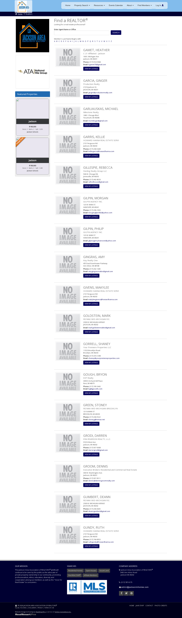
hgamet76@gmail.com (97, 64)
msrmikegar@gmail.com (98, 121)
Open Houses (91, 570)
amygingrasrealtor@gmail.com (100, 271)
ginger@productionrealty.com (100, 92)
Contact (149, 605)
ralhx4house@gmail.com (98, 182)
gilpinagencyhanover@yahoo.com (102, 240)
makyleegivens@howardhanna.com (103, 299)
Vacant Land (104, 570)
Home (67, 5)
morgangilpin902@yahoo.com (100, 212)
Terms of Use (49, 608)
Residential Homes (75, 570)
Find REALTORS (74, 575)
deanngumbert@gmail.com (99, 511)
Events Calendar (116, 5)
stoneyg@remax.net (96, 419)
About (129, 5)
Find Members (144, 5)
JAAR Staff (140, 605)
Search (116, 32)
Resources (99, 5)
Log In (158, 5)
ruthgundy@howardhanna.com (101, 542)
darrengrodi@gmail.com (98, 450)
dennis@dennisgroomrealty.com (101, 480)
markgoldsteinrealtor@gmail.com (101, 327)
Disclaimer (32, 608)
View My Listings (91, 69)
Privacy (40, 608)
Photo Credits (161, 605)
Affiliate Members (90, 575)
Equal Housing (21, 608)
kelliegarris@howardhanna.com (101, 151)
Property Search (81, 5)
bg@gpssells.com (95, 389)
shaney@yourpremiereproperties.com (104, 358)
